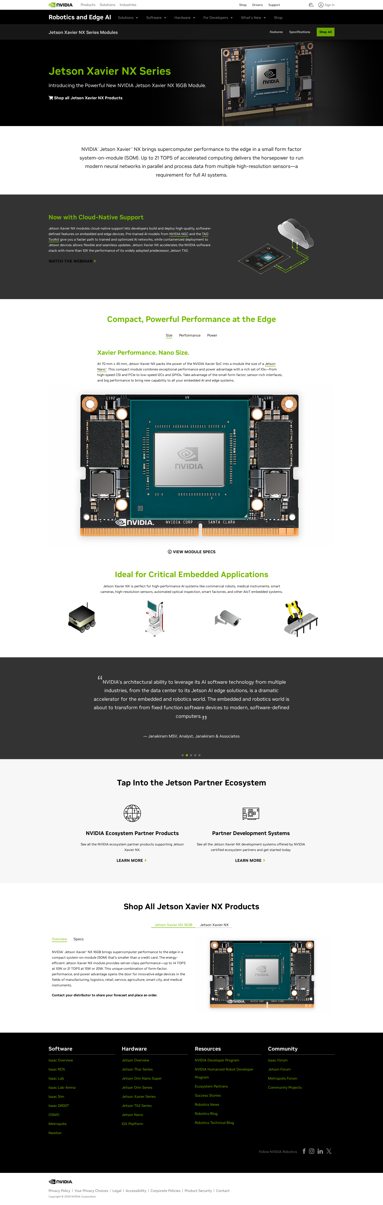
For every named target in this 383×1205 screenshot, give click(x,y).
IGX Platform (132, 1123)
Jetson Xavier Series (139, 1096)
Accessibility (136, 1190)
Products (88, 4)
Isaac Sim (56, 1096)
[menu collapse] (142, 5)
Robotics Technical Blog (214, 1122)
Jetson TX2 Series (137, 1105)
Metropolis (57, 1123)
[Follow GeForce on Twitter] (329, 1151)
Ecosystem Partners (211, 1086)
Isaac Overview (61, 1060)
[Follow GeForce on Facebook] (304, 1151)
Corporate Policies (165, 1190)
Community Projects (285, 1087)
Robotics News (207, 1104)
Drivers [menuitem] (257, 5)
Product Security (198, 1190)
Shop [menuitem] (242, 5)
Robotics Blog (206, 1113)
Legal (116, 1190)
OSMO (54, 1114)
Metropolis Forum (282, 1078)
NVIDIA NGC (178, 234)
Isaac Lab (56, 1078)
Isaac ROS (57, 1069)
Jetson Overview (135, 1060)
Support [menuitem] (274, 5)
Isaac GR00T (59, 1105)
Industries (128, 4)
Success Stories (208, 1095)
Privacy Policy (59, 1190)
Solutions (107, 4)
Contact (223, 1190)
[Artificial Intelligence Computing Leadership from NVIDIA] (61, 5)
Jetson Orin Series (137, 1087)
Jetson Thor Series (137, 1069)
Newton (55, 1133)
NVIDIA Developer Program (217, 1060)
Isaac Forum (278, 1060)
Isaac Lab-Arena (62, 1087)
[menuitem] (88, 4)
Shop (278, 17)
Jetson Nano (132, 1114)
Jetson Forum (279, 1069)
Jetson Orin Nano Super (142, 1078)
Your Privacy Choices (91, 1190)
